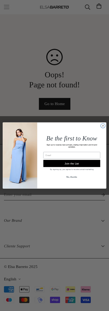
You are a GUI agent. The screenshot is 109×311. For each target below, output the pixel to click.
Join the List (72, 163)
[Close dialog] (103, 125)
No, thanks (71, 177)
